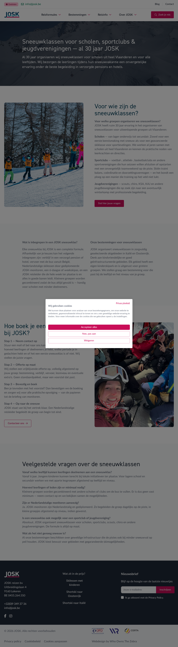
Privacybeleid (123, 303)
